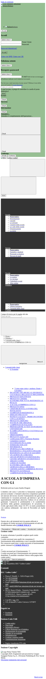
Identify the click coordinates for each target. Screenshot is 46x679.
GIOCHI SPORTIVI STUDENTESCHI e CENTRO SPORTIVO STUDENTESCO (25, 458)
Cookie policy (10, 623)
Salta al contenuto (7, 2)
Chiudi (4, 99)
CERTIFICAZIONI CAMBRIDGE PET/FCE (26, 469)
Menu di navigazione (31, 362)
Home (7, 336)
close (3, 195)
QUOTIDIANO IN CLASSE (20, 443)
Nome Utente (26, 42)
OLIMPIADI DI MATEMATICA (22, 413)
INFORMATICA (16, 447)
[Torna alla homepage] (23, 158)
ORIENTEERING (16, 435)
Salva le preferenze (18, 559)
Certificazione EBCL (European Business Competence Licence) (24, 440)
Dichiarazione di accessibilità (15, 631)
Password (25, 44)
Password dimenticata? (9, 48)
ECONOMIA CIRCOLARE (20, 465)
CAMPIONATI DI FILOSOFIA (21, 473)
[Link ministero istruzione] (11, 4)
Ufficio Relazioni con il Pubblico (17, 629)
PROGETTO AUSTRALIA (20, 471)
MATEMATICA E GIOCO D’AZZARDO (25, 453)
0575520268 (12, 578)
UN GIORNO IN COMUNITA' (21, 455)
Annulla (4, 156)
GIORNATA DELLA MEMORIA (22, 467)
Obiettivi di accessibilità (13, 633)
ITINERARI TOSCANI (18, 445)
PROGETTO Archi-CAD (19, 437)
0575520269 (12, 580)
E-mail (24, 77)
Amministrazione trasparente (15, 639)
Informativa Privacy (12, 627)
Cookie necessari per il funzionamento (14, 551)
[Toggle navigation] (18, 185)
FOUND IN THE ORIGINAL (21, 423)
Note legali (9, 625)
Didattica (8, 338)
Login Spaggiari (18, 85)
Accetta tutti (35, 529)
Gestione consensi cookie (14, 637)
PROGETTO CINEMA (18, 399)
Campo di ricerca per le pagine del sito (14, 314)
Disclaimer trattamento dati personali (14, 660)
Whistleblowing (11, 635)
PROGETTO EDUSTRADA (20, 397)
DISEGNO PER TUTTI (18, 415)
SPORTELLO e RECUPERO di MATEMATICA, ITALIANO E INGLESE (25, 450)
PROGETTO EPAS (17, 407)
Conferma (12, 156)
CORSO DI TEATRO (18, 463)
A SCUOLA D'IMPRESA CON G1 (23, 405)
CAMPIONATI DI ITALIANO (21, 425)
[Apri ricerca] (27, 168)
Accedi (4, 31)
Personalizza (6, 529)
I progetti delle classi (12, 340)
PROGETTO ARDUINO (19, 421)
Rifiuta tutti (19, 529)
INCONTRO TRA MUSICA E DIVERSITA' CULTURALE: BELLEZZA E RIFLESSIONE (27, 394)
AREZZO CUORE (17, 461)
